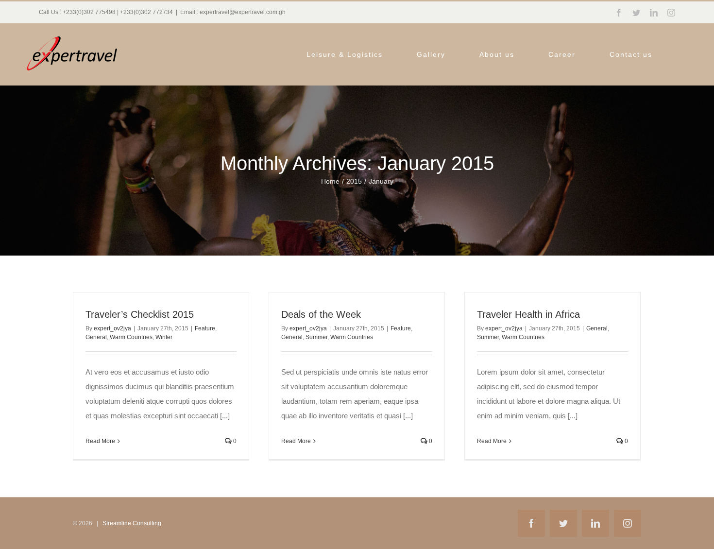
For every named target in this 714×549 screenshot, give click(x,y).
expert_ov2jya (112, 328)
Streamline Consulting (131, 523)
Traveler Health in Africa (528, 314)
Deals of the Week (321, 314)
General (96, 337)
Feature (205, 328)
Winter (163, 337)
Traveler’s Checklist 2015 (139, 314)
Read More (100, 441)
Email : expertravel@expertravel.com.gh (233, 12)
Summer (316, 337)
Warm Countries (131, 337)
